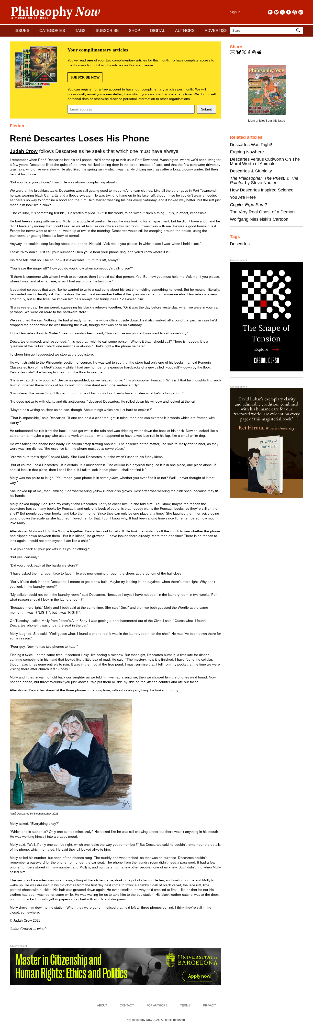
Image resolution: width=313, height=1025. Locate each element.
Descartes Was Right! (251, 144)
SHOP (134, 31)
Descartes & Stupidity (251, 171)
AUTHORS (185, 31)
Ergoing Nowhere (247, 151)
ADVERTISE (216, 31)
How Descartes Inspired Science (261, 190)
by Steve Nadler (264, 180)
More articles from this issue (266, 120)
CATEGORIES (52, 31)
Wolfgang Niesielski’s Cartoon (259, 219)
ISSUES (22, 31)
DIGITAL (157, 31)
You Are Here (243, 197)
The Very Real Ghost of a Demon (262, 211)
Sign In (235, 12)
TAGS (80, 31)
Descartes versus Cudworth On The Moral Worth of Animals (265, 161)
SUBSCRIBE (107, 31)
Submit (206, 109)
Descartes (240, 243)
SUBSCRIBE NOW (85, 77)
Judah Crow (24, 151)
